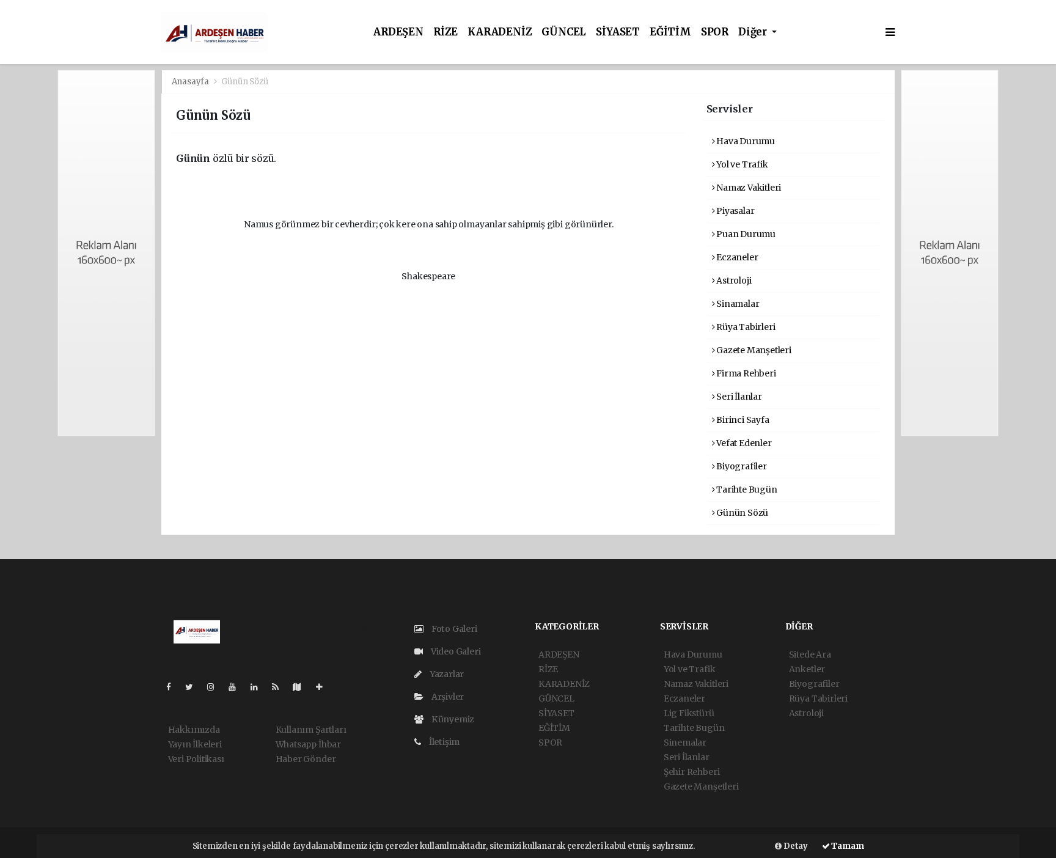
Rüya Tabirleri (744, 326)
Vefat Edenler (742, 443)
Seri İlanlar (738, 396)
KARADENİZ (500, 32)
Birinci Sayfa (741, 419)
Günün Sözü (741, 512)
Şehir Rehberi (692, 771)
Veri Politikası (196, 759)
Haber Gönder (306, 759)
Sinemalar (685, 742)
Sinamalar (736, 303)
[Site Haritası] (302, 686)
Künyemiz (452, 719)
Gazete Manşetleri (752, 350)
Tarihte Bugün (745, 489)
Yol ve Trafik (741, 164)
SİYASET (618, 32)
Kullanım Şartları (311, 729)
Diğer (753, 32)
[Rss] (280, 686)
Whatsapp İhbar (308, 744)
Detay (795, 846)
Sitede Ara (810, 654)
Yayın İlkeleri (195, 744)
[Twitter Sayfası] (194, 686)
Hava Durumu (744, 141)
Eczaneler (736, 257)
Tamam (847, 846)
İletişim (443, 741)
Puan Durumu (745, 234)
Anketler (807, 669)
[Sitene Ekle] (324, 686)
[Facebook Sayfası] (173, 686)
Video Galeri (454, 651)
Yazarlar (446, 674)
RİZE (445, 32)
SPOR (714, 32)
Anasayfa (191, 81)
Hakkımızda (194, 729)
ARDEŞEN (398, 32)
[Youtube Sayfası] (237, 686)
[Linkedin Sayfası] (259, 686)
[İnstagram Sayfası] (215, 686)
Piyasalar (734, 210)
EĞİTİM (670, 32)
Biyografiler (740, 466)
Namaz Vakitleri (747, 187)
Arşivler (447, 696)
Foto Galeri (453, 628)
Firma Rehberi (745, 373)
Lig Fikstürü (689, 713)
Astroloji (732, 280)
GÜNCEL (563, 32)
